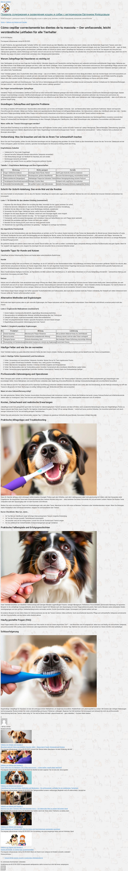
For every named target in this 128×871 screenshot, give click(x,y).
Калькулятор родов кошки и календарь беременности (23, 858)
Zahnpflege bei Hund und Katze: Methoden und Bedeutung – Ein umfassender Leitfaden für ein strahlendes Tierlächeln (39, 788)
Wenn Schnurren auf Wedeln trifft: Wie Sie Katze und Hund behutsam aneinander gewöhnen (30, 829)
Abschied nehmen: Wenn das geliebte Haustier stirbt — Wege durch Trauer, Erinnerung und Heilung (33, 747)
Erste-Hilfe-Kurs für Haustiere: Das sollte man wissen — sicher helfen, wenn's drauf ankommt (31, 767)
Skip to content (6, 2)
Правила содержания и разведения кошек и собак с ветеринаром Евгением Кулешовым (55, 14)
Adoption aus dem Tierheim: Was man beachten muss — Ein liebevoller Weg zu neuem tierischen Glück (34, 809)
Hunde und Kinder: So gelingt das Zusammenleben (17, 850)
